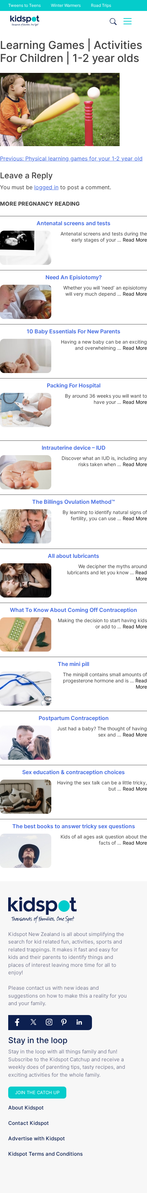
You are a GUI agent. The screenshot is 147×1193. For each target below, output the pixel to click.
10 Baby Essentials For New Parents (73, 331)
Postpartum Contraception (74, 718)
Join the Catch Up (37, 1092)
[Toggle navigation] (127, 21)
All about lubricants (73, 555)
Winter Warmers (66, 5)
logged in (46, 187)
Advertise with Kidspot (36, 1138)
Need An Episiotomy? (73, 277)
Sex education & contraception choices (73, 772)
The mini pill (73, 663)
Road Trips (101, 5)
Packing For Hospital (74, 385)
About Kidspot (26, 1107)
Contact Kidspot (28, 1123)
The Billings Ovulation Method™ (73, 501)
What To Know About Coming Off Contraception (73, 609)
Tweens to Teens (24, 5)
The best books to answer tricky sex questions (73, 826)
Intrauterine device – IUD (74, 447)
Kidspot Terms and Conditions (45, 1154)
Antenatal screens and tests (73, 223)
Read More (135, 240)
